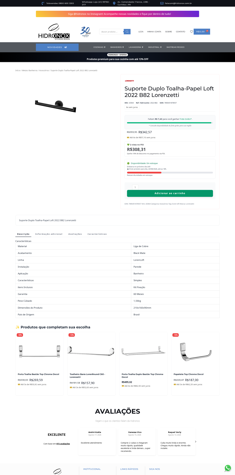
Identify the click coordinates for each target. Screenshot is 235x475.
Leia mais (24, 391)
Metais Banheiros (30, 70)
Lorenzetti (190, 204)
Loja (140, 31)
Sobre (168, 31)
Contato (180, 31)
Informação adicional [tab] (49, 234)
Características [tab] (97, 234)
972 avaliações (63, 444)
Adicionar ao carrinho (170, 193)
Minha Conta (154, 31)
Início (17, 70)
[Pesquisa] (127, 31)
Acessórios (44, 70)
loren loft (176, 204)
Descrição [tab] (23, 234)
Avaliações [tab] (75, 234)
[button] (196, 442)
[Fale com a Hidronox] (227, 467)
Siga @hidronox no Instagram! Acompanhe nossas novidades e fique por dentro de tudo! (119, 13)
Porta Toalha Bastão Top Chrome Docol (38, 374)
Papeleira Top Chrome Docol (189, 374)
